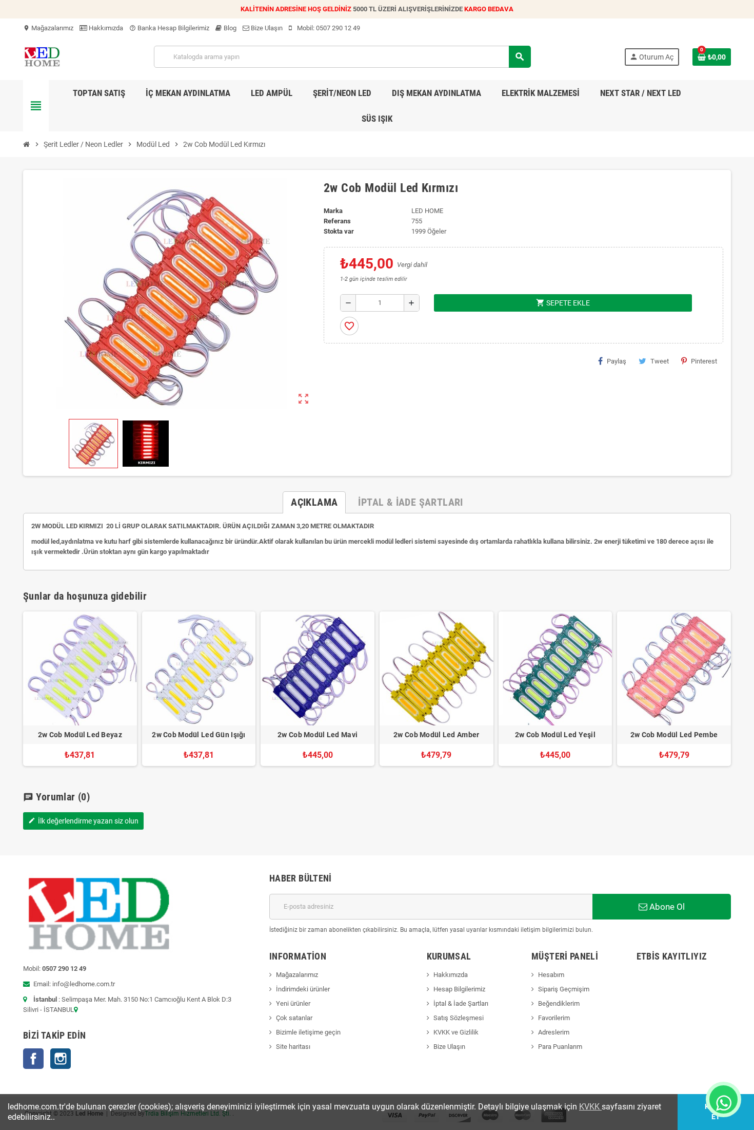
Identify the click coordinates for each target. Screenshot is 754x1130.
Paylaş (616, 361)
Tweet (659, 361)
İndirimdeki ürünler (303, 989)
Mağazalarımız (48, 28)
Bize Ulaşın (266, 28)
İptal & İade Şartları (460, 1003)
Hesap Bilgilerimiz (459, 989)
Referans (337, 221)
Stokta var (339, 231)
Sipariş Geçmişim (563, 989)
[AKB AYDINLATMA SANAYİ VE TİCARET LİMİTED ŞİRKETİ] (42, 56)
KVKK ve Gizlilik (456, 1032)
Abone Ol (666, 907)
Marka (333, 211)
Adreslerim (553, 1032)
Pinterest (704, 361)
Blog (229, 28)
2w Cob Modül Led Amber (436, 735)
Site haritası (293, 1046)
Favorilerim (554, 1018)
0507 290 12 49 (338, 28)
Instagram (60, 1058)
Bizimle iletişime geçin (308, 1032)
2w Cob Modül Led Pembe (674, 735)
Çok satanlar (294, 1018)
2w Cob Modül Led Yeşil (555, 735)
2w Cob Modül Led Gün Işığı (198, 735)
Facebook (33, 1058)
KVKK (590, 1107)
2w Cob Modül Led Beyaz (80, 735)
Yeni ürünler (293, 1003)
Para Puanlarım (560, 1046)
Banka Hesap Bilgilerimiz (169, 28)
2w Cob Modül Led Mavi (317, 735)
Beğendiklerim (559, 1003)
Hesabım (551, 975)
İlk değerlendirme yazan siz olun (83, 821)
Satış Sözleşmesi (458, 1018)
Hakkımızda (105, 28)
